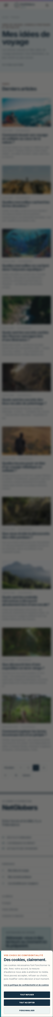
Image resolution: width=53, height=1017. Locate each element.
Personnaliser (26, 1010)
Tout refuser (27, 995)
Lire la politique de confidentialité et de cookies (26, 985)
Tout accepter (27, 1002)
